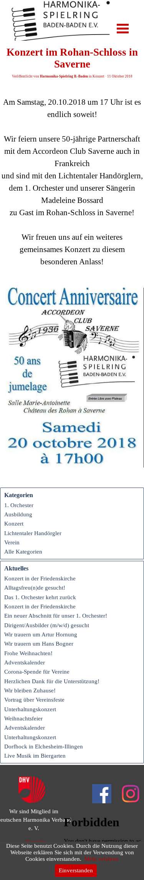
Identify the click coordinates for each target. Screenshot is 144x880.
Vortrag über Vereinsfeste (34, 700)
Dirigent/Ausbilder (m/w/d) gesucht (46, 625)
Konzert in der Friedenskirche (40, 578)
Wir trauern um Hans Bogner (38, 644)
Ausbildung (18, 514)
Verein (12, 542)
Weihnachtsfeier (23, 718)
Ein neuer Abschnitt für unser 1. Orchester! (55, 616)
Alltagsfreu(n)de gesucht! (34, 588)
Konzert (13, 524)
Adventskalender (24, 662)
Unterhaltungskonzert (30, 709)
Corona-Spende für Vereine (37, 672)
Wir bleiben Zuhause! (30, 690)
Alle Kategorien (23, 552)
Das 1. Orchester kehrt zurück (40, 597)
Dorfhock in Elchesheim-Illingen (43, 746)
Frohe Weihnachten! (28, 653)
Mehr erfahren (101, 859)
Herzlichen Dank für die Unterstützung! (51, 681)
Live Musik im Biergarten (35, 756)
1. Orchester (18, 505)
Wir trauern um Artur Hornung (40, 634)
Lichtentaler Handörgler (32, 533)
